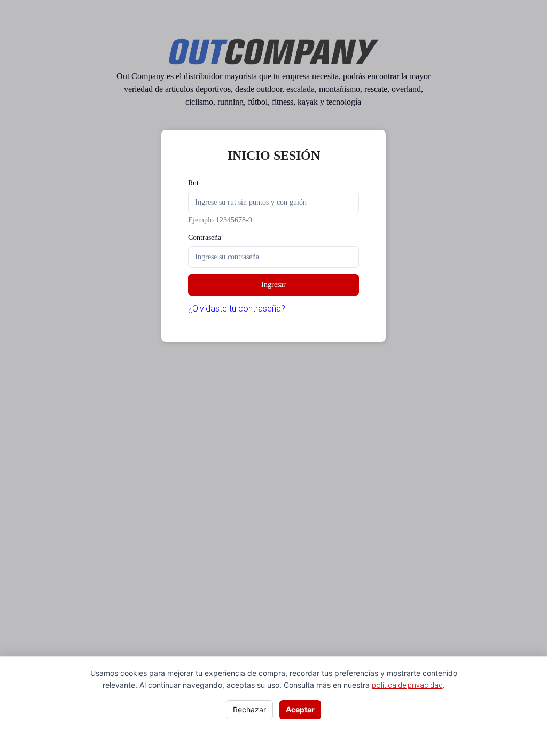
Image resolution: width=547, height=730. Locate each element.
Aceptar (300, 709)
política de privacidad (407, 685)
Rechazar (249, 709)
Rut (193, 183)
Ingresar (273, 285)
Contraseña (204, 238)
